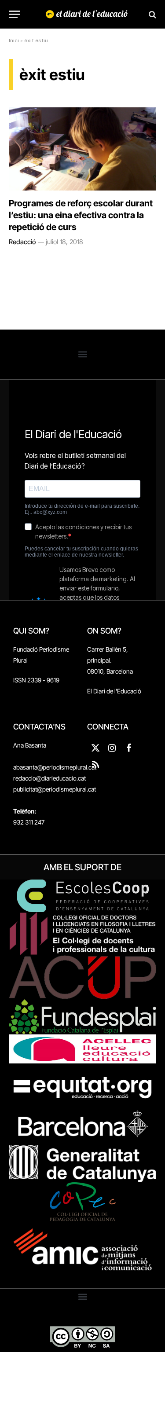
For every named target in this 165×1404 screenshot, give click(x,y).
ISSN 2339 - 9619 (36, 680)
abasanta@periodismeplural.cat (54, 767)
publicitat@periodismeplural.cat (54, 789)
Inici (14, 40)
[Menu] (14, 14)
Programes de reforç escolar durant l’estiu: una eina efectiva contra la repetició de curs (81, 215)
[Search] (151, 14)
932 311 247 (28, 822)
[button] (82, 354)
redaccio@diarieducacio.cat (49, 778)
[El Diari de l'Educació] (86, 14)
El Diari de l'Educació (114, 691)
